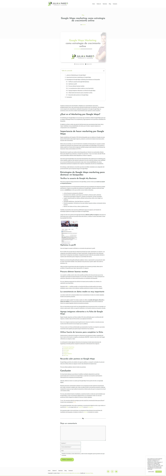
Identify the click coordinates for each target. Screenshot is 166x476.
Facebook (80, 407)
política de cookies (75, 473)
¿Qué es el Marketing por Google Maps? (76, 75)
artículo (85, 412)
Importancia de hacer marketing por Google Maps (78, 77)
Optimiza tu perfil (72, 84)
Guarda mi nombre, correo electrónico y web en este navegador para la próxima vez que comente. (83, 454)
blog (67, 407)
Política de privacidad (65, 473)
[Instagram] (112, 471)
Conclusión (69, 97)
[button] (103, 70)
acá (69, 286)
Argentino (66, 352)
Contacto (115, 3)
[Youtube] (116, 471)
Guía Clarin (66, 350)
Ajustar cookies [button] (151, 471)
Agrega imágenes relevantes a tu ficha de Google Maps (81, 90)
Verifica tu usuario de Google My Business (78, 81)
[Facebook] (108, 471)
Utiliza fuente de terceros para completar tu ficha (80, 92)
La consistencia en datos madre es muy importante (81, 88)
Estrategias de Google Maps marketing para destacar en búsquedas (83, 79)
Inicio (93, 3)
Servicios (105, 3)
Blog (110, 3)
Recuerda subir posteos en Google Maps (78, 95)
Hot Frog (66, 355)
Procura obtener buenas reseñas (76, 86)
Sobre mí (99, 3)
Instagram (90, 407)
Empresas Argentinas (69, 347)
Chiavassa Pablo (89, 473)
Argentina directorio (68, 348)
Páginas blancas (68, 353)
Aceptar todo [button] (158, 471)
